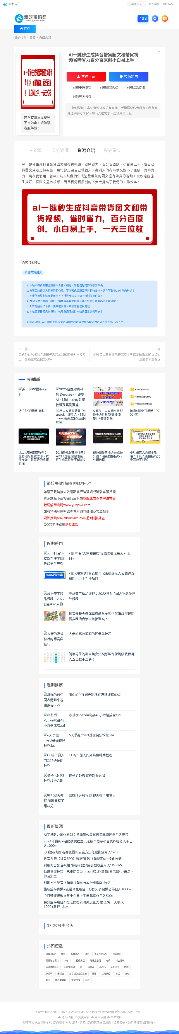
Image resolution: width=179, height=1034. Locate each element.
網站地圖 (116, 1017)
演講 (117, 974)
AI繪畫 (91, 967)
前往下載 (87, 76)
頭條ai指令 (51, 954)
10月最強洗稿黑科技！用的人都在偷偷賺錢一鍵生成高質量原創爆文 (71, 456)
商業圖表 (75, 954)
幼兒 (87, 954)
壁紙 (63, 954)
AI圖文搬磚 (69, 967)
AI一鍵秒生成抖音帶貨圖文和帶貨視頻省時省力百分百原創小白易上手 (82, 322)
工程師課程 (79, 961)
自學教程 (45, 37)
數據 (126, 967)
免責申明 (83, 1017)
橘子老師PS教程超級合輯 (87, 775)
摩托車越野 (60, 980)
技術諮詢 (130, 76)
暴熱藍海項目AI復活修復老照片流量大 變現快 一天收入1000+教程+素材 (84, 904)
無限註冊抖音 (52, 967)
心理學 (49, 974)
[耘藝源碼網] (31, 18)
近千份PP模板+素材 (32, 411)
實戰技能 (75, 980)
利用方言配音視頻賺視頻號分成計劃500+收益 (77, 882)
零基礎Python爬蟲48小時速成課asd (94, 715)
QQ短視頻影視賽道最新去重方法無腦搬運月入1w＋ (81, 852)
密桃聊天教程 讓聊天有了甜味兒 (92, 795)
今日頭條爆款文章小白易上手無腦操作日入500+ (79, 896)
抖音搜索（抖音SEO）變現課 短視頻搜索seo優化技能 (83, 859)
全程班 (60, 974)
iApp (66, 961)
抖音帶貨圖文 (33, 272)
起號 (127, 974)
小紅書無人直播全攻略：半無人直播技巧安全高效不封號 (145, 456)
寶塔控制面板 (100, 954)
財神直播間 (95, 961)
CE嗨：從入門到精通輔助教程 (90, 755)
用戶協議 (100, 1017)
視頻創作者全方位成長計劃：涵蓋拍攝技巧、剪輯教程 (108, 456)
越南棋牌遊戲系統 (78, 974)
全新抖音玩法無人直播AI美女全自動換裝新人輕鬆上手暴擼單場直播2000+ (52, 357)
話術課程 (106, 974)
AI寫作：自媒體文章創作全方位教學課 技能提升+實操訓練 (108, 415)
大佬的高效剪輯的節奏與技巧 (90, 634)
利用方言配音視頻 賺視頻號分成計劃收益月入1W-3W (83, 865)
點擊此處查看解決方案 (99, 498)
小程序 (102, 967)
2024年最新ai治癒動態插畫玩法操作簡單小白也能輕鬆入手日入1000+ (88, 843)
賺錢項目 (117, 954)
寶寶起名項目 (52, 961)
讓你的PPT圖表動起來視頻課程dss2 (95, 695)
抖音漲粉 (120, 961)
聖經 (94, 974)
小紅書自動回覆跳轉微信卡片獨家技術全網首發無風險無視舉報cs (126, 357)
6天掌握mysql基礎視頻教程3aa (91, 735)
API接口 (115, 967)
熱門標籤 (154, 4)
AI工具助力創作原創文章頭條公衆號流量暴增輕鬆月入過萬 (86, 835)
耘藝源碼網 (33, 322)
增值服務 (167, 4)
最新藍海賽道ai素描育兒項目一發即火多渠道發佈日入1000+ (87, 889)
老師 (108, 961)
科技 (87, 980)
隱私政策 (67, 1017)
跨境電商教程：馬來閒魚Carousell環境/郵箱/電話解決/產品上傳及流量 (89, 874)
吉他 (48, 980)
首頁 (27, 28)
